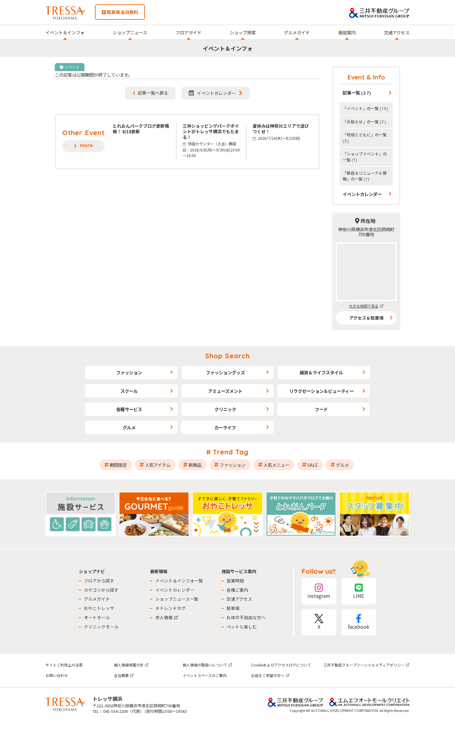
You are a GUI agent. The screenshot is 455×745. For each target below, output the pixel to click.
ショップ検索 (243, 32)
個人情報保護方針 (129, 664)
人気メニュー (276, 465)
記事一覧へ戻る (153, 93)
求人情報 (164, 617)
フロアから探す (99, 580)
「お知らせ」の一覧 (364, 122)
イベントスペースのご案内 (205, 675)
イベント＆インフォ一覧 (179, 580)
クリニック (225, 409)
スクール (129, 391)
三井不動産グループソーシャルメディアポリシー (364, 664)
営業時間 (235, 580)
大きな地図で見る (364, 306)
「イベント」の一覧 (365, 108)
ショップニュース (130, 32)
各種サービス (129, 409)
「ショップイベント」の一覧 (365, 157)
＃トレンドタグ (170, 608)
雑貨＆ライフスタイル (321, 372)
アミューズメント (225, 391)
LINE (358, 595)
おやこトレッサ (99, 608)
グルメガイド (297, 32)
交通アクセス (397, 32)
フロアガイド (189, 32)
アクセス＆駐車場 (366, 318)
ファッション (129, 372)
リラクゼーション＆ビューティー (321, 391)
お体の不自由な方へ (246, 617)
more (86, 145)
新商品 (195, 465)
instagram (318, 595)
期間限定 (118, 465)
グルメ (129, 427)
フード (321, 409)
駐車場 (233, 608)
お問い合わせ (57, 675)
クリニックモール (101, 627)
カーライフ (225, 427)
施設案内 (347, 32)
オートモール (97, 617)
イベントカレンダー (216, 93)
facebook (358, 626)
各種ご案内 (237, 590)
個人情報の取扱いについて (205, 664)
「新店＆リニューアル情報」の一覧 (365, 176)
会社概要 (121, 675)
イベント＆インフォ (65, 32)
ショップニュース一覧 (176, 599)
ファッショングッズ (225, 372)
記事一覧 (357, 92)
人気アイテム (158, 465)
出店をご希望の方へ (267, 675)
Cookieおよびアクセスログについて (281, 664)
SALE (312, 465)
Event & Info (366, 77)
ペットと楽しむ (242, 627)
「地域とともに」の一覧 (365, 137)
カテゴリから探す (101, 590)
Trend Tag (231, 452)
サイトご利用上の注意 (64, 664)
